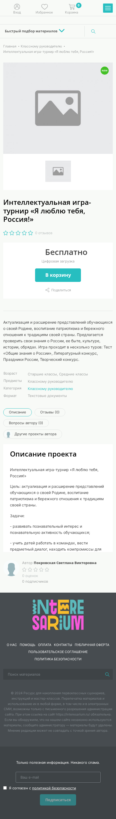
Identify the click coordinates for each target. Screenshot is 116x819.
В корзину (58, 275)
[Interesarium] (58, 614)
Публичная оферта (92, 645)
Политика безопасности (58, 659)
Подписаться (58, 799)
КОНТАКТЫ (63, 645)
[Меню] (108, 8)
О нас (12, 645)
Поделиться (61, 290)
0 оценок (30, 575)
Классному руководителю (50, 388)
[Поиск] (93, 31)
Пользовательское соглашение (58, 652)
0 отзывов (43, 233)
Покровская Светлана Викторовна (65, 562)
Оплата (44, 645)
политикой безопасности (54, 788)
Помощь (27, 645)
